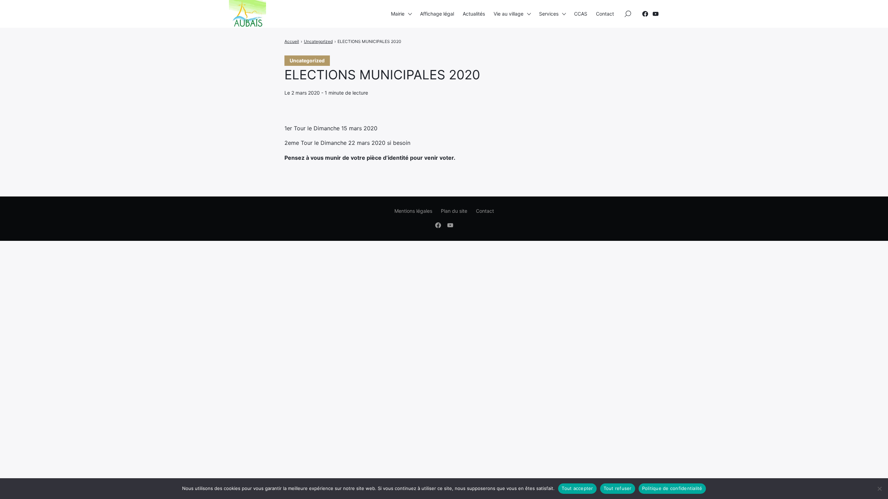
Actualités (474, 14)
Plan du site (454, 211)
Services (548, 14)
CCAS (580, 14)
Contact (605, 14)
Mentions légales (413, 211)
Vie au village (508, 14)
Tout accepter (577, 488)
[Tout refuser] (879, 488)
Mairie (397, 14)
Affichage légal (437, 14)
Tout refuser (618, 488)
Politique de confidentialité (672, 488)
